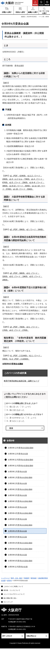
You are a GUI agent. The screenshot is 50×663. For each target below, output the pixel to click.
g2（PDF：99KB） (18, 229)
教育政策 (33, 578)
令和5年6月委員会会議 (17, 531)
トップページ (5, 578)
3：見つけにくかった (15, 421)
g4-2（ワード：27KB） (19, 330)
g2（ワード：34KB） (35, 229)
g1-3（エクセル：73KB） (20, 179)
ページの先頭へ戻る (45, 610)
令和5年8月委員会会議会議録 (20, 549)
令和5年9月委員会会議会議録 (20, 561)
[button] (35, 3)
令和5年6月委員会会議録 (12, 364)
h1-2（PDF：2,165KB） (19, 359)
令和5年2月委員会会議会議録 (20, 489)
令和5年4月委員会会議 (17, 507)
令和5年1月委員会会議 (17, 472)
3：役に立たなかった (15, 410)
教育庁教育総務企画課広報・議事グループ (21, 381)
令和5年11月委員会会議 (18, 567)
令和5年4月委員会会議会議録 (20, 513)
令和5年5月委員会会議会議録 (20, 525)
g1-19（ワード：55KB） (23, 189)
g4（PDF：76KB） (18, 327)
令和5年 (11, 440)
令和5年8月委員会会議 (17, 537)
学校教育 (26, 578)
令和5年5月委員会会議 (17, 519)
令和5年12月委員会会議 (18, 454)
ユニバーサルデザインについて (14, 594)
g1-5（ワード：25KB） (19, 182)
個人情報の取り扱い (10, 598)
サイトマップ (8, 602)
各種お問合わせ (31, 636)
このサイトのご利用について (13, 586)
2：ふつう (26, 407)
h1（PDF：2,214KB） (19, 356)
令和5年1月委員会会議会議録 (20, 478)
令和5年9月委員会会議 (17, 555)
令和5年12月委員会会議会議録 (20, 448)
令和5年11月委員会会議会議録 (20, 460)
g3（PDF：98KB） (18, 273)
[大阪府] (12, 3)
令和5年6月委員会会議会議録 (20, 543)
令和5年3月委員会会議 (17, 495)
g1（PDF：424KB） (18, 176)
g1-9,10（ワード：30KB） (20, 186)
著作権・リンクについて (11, 590)
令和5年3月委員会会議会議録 (20, 501)
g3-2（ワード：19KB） (19, 276)
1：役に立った (13, 407)
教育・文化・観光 (16, 578)
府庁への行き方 (7, 636)
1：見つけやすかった (15, 418)
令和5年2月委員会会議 (17, 484)
